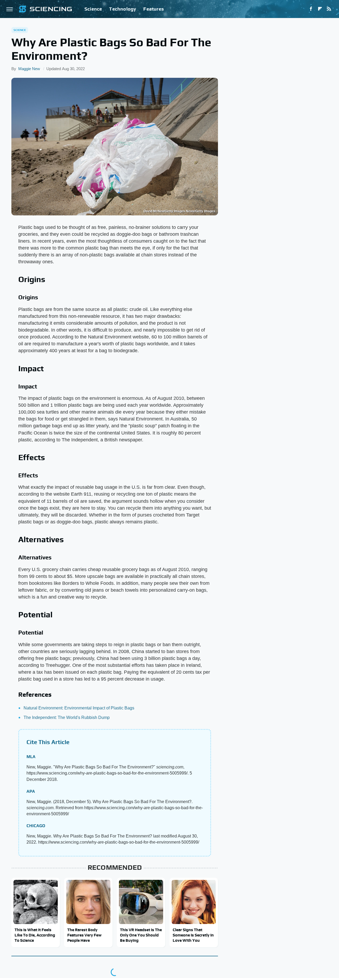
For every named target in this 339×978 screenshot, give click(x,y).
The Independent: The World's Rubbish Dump (67, 717)
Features (153, 9)
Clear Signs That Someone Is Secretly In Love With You (193, 935)
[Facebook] (311, 9)
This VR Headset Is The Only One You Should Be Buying (141, 935)
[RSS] (329, 9)
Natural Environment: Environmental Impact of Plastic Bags (79, 708)
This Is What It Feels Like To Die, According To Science (35, 935)
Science (93, 9)
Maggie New (29, 68)
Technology (122, 9)
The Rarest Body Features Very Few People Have (84, 935)
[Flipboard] (320, 9)
